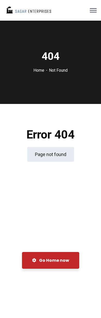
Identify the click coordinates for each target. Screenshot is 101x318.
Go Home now (53, 260)
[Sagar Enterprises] (28, 9)
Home (38, 70)
